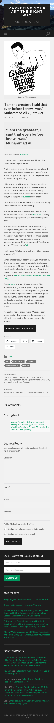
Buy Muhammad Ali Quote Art (20, 328)
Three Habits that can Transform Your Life (22, 605)
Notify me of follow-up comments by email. (25, 529)
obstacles (37, 214)
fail (26, 245)
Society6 (24, 154)
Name (7, 487)
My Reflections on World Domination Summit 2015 (26, 391)
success (26, 196)
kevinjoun (8, 670)
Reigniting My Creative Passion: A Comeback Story (27, 599)
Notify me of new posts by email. (21, 534)
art (7, 362)
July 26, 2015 (9, 117)
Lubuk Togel (9, 657)
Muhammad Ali (12, 366)
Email (7, 499)
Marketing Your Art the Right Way (27, 11)
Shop (10, 356)
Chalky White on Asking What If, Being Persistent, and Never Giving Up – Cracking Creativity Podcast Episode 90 (27, 635)
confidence (19, 362)
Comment (8, 458)
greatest (32, 362)
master (12, 284)
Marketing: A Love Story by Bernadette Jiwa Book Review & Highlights (27, 702)
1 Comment (23, 117)
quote (26, 366)
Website (7, 511)
